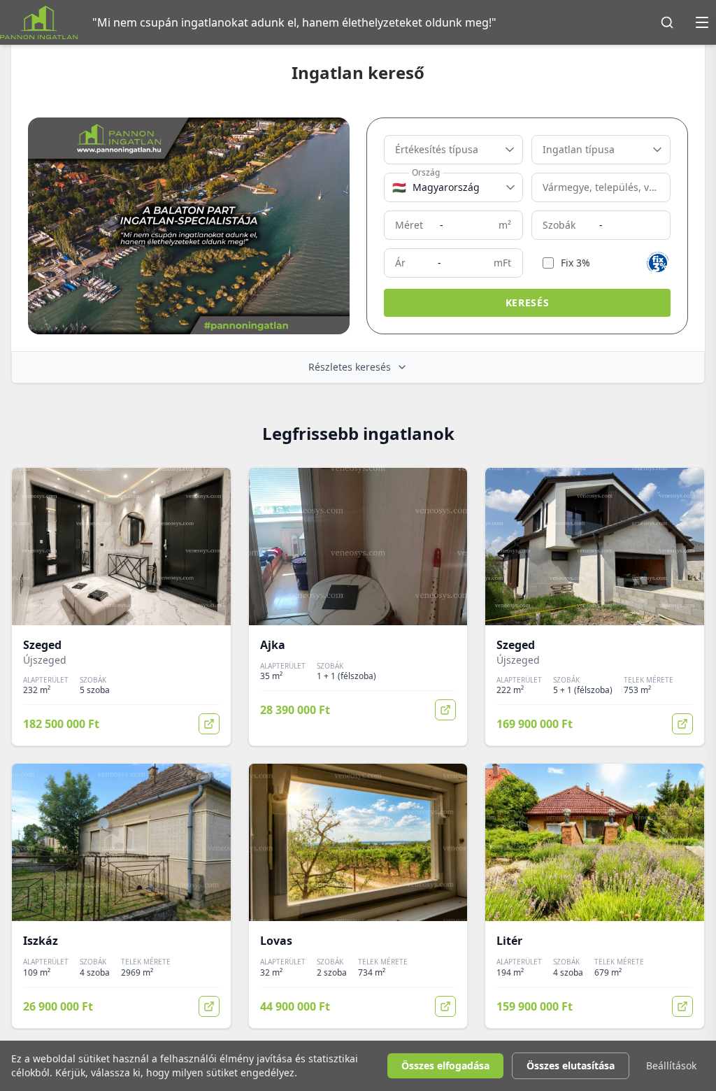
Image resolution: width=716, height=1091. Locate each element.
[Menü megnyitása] (702, 22)
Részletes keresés (349, 366)
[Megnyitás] (209, 723)
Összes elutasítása (571, 1065)
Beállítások (671, 1065)
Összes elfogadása (445, 1065)
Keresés (528, 302)
